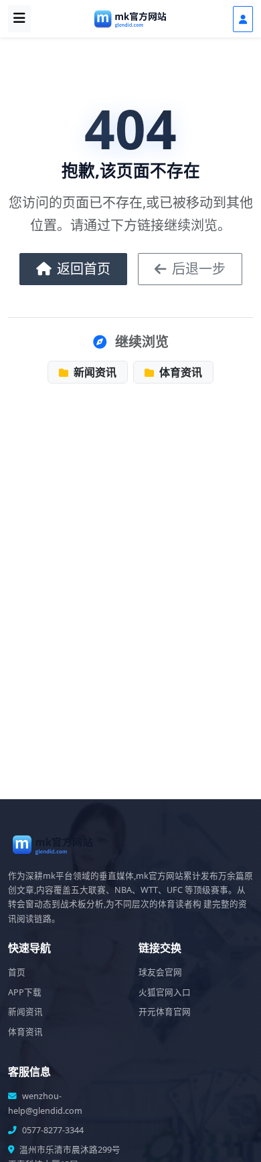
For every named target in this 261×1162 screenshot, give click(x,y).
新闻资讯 (93, 372)
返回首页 (83, 269)
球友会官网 (160, 972)
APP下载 (24, 992)
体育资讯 (179, 372)
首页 (16, 972)
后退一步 (199, 269)
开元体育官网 (165, 1011)
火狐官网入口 (165, 992)
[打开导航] (19, 18)
